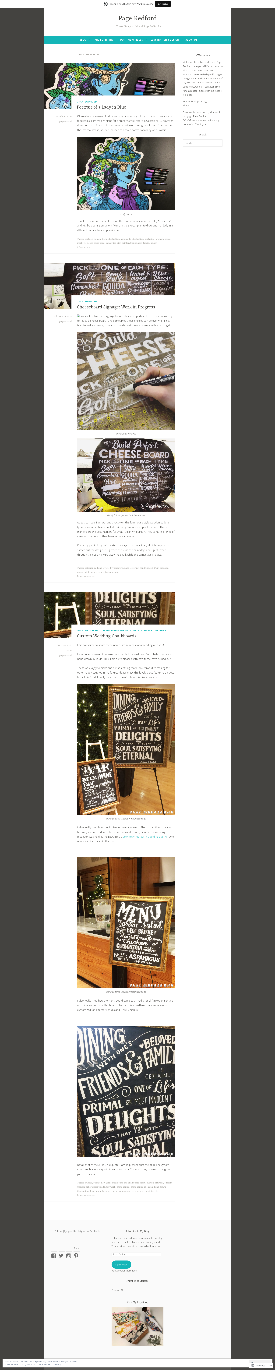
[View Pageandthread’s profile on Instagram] (69, 1255)
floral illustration (110, 239)
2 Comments (83, 247)
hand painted (146, 568)
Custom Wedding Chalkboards (106, 636)
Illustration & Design (164, 39)
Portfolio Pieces (131, 39)
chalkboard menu (136, 1183)
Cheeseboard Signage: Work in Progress (116, 307)
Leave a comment (86, 576)
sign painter (123, 243)
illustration (137, 239)
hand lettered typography (110, 568)
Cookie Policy (56, 1364)
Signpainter (136, 243)
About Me (192, 39)
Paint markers (161, 568)
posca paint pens (95, 243)
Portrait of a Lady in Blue (101, 107)
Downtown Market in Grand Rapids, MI (145, 836)
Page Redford (137, 18)
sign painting (138, 1191)
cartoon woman (93, 239)
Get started (163, 4)
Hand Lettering (103, 39)
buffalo (88, 1183)
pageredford (65, 121)
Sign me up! (121, 1264)
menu (114, 1191)
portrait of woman (154, 239)
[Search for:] (203, 143)
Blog (83, 39)
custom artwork (155, 1183)
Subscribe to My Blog (137, 1231)
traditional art (150, 243)
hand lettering (131, 568)
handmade (125, 239)
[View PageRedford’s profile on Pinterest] (77, 1255)
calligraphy (90, 568)
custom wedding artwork (102, 1187)
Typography (146, 630)
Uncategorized (87, 101)
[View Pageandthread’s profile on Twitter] (62, 1255)
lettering (106, 1191)
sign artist (111, 243)
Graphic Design (100, 630)
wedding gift (152, 1191)
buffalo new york (101, 1183)
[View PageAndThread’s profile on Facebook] (54, 1255)
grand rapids (123, 1187)
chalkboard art (119, 1183)
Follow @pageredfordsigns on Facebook (77, 1231)
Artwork (82, 630)
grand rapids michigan (142, 1187)
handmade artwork (124, 630)
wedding (160, 630)
